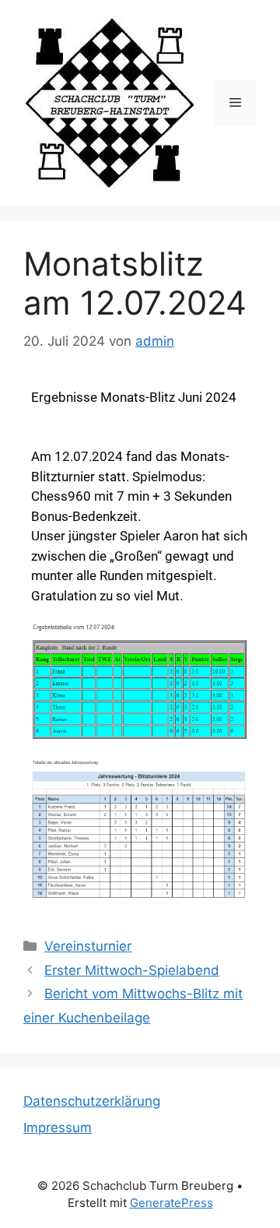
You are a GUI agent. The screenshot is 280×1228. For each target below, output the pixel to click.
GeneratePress (171, 1202)
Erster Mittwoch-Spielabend (131, 970)
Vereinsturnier (87, 946)
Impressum (57, 1127)
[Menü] (235, 102)
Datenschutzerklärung (91, 1101)
